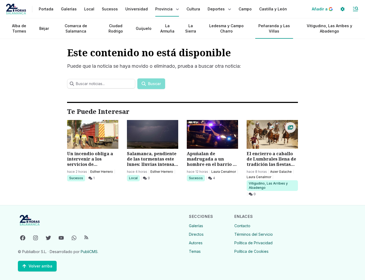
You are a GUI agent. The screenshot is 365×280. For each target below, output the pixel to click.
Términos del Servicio (253, 234)
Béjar (44, 28)
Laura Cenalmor (223, 172)
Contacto (242, 225)
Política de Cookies (251, 251)
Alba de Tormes (19, 28)
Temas (195, 251)
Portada (46, 9)
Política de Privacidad (253, 243)
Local (134, 178)
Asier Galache (281, 172)
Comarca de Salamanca (76, 28)
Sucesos (77, 178)
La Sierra (190, 28)
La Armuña (167, 28)
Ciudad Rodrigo (115, 28)
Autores (196, 243)
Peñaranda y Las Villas (274, 28)
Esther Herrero (101, 172)
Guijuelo (144, 28)
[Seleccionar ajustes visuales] (342, 9)
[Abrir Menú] (355, 9)
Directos (196, 234)
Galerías (69, 9)
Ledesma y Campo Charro (226, 28)
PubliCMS (89, 251)
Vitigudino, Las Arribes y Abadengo (329, 28)
